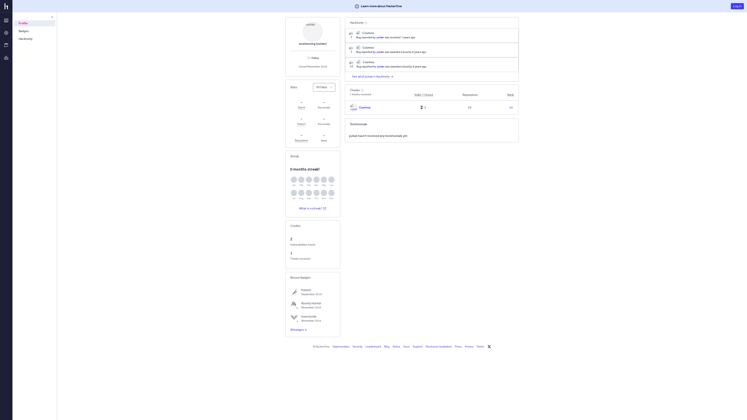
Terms (480, 346)
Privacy (469, 346)
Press (458, 346)
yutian (380, 37)
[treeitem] (34, 23)
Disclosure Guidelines (439, 346)
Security (357, 346)
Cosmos (365, 107)
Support (418, 346)
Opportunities (340, 346)
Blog (386, 346)
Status (396, 346)
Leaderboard (373, 346)
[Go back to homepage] (6, 6)
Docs (406, 346)
